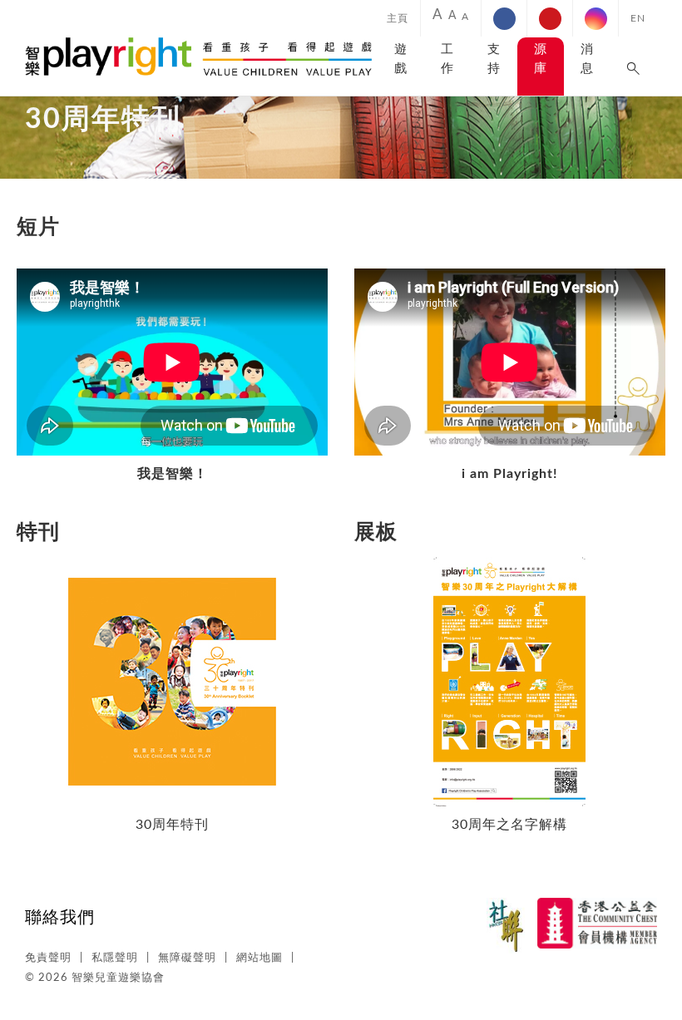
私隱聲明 (114, 958)
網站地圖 (259, 958)
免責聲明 (48, 958)
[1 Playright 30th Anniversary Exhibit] (510, 563)
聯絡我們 (60, 917)
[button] (633, 66)
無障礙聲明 (187, 958)
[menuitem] (397, 18)
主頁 (397, 18)
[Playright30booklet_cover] (172, 563)
